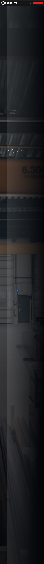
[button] (30, 3)
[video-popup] (18, 291)
